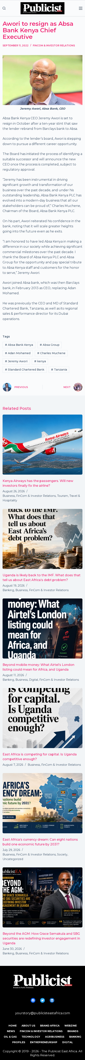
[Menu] (80, 8)
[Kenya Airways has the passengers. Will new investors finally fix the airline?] (42, 445)
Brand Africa (50, 1025)
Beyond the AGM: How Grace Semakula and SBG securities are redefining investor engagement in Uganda (41, 938)
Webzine (70, 1025)
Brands (72, 1031)
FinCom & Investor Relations (54, 45)
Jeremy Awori (16, 361)
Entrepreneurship (43, 1042)
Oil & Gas (10, 1036)
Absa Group (50, 345)
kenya (40, 361)
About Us (28, 1025)
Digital (33, 679)
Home (12, 1025)
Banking (8, 590)
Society (62, 854)
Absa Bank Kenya (19, 345)
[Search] (4, 8)
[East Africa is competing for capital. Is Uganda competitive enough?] (42, 718)
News (11, 1031)
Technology (31, 1036)
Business (9, 496)
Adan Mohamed (17, 353)
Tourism (62, 496)
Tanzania (59, 369)
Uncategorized (13, 859)
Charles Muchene (51, 353)
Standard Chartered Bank (24, 369)
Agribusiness (54, 1036)
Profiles (18, 1042)
